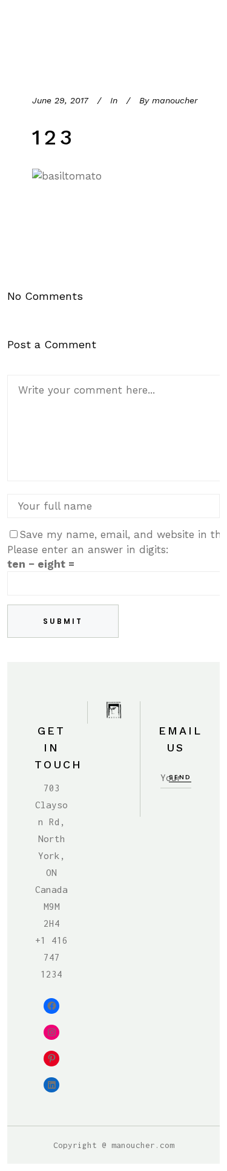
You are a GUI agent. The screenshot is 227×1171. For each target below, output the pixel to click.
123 (54, 137)
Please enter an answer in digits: (88, 549)
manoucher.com (142, 1145)
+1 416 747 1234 (51, 957)
